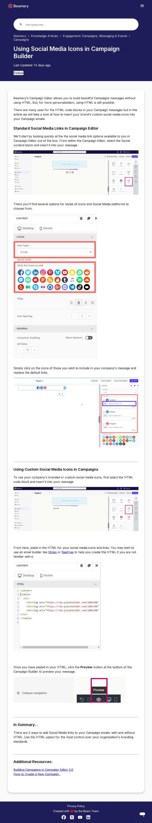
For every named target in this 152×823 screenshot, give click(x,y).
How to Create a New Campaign (37, 774)
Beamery (20, 36)
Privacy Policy (76, 806)
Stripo (52, 552)
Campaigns (21, 39)
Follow (18, 73)
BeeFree (68, 552)
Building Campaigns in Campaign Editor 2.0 (43, 770)
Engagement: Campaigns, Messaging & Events (95, 36)
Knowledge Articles (44, 36)
